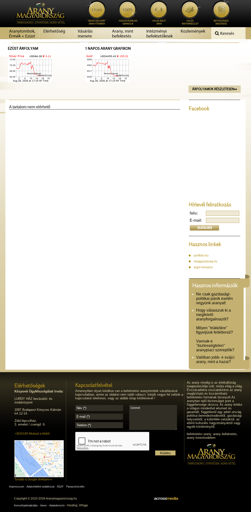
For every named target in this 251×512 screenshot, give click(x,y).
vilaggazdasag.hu (205, 261)
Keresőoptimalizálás (26, 505)
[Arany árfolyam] (30, 81)
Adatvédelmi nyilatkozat (40, 486)
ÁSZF (60, 486)
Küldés (165, 453)
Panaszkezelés (75, 486)
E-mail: (196, 220)
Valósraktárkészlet (190, 22)
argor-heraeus (203, 267)
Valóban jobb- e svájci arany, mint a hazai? (215, 359)
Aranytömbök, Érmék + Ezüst (22, 34)
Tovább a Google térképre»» (33, 479)
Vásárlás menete (85, 34)
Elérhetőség (54, 31)
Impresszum (16, 486)
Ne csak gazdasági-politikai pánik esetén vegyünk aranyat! (214, 298)
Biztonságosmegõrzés (221, 22)
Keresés (226, 33)
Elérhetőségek (29, 385)
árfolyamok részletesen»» (214, 89)
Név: (194, 213)
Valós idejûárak (159, 22)
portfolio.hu (201, 255)
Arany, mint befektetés (122, 34)
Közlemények (193, 31)
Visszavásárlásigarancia (128, 22)
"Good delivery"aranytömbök (97, 22)
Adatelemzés (57, 505)
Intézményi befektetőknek (159, 34)
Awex (43, 505)
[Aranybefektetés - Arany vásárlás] (39, 26)
